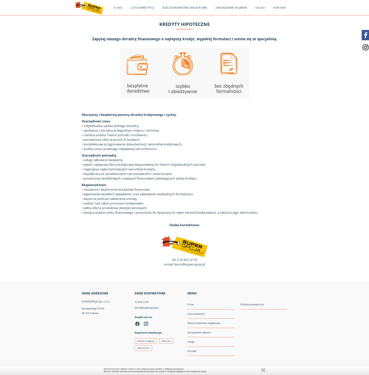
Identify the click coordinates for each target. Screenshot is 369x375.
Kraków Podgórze (146, 341)
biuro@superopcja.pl (146, 307)
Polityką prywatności (174, 369)
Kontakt (279, 7)
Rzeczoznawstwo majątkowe (185, 7)
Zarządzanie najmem (231, 7)
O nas (118, 7)
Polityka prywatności (252, 304)
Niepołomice (143, 347)
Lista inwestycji (142, 7)
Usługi (260, 7)
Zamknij (263, 370)
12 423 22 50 (141, 302)
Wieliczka (166, 341)
